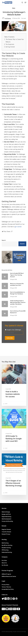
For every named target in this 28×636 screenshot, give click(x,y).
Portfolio (4, 560)
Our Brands (5, 565)
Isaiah (6, 403)
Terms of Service (6, 587)
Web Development (6, 519)
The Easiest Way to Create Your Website (15, 40)
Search (4, 240)
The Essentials (10, 44)
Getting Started (10, 47)
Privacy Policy (5, 584)
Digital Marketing (6, 516)
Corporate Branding (7, 521)
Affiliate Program (6, 574)
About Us (4, 563)
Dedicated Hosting (7, 552)
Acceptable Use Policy (8, 589)
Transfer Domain (6, 531)
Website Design (6, 512)
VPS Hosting (5, 550)
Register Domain (6, 529)
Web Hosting (5, 543)
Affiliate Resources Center (9, 576)
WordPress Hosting (7, 545)
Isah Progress (8, 18)
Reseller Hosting (6, 547)
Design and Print (6, 514)
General (6, 367)
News (13, 8)
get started (18, 227)
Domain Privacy (6, 534)
